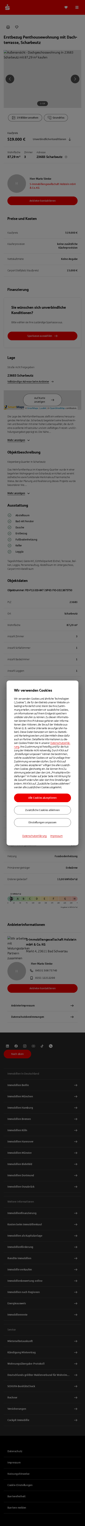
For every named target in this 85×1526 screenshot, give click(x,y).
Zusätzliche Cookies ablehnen (42, 810)
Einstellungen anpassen (42, 822)
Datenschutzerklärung (34, 836)
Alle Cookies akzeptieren (42, 797)
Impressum (56, 836)
